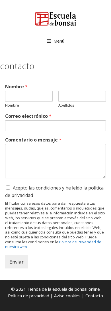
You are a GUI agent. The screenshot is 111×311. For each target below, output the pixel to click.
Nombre (16, 87)
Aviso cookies (67, 295)
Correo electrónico (28, 116)
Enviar (16, 261)
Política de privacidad (28, 295)
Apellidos (66, 105)
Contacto (94, 295)
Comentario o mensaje (33, 140)
